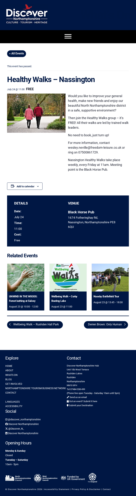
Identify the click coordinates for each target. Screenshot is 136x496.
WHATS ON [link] (11, 375)
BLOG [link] (8, 379)
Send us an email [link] (78, 397)
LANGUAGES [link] (12, 401)
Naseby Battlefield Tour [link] (106, 296)
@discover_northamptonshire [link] (24, 419)
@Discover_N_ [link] (16, 428)
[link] (25, 278)
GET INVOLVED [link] (13, 383)
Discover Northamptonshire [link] (23, 424)
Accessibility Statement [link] (57, 489)
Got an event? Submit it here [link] (83, 401)
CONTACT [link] (10, 392)
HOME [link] (8, 366)
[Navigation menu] (68, 36)
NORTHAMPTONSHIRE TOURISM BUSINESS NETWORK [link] (35, 388)
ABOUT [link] (9, 370)
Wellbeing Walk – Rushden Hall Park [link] (36, 324)
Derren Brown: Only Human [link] (105, 324)
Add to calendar (25, 186)
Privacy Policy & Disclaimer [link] (86, 489)
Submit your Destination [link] (81, 405)
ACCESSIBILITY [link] (13, 406)
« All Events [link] (16, 53)
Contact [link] (107, 489)
